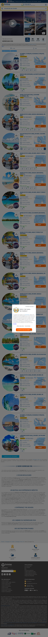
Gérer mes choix (20, 326)
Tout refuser (27, 326)
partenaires (27, 314)
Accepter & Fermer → (30, 306)
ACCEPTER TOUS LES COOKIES (23, 329)
